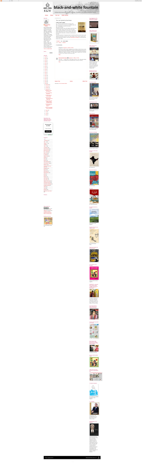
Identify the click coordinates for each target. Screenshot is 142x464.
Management (46, 168)
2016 (46, 72)
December (47, 84)
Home (46, 15)
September (47, 89)
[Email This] (63, 41)
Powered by (45, 134)
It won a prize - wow (47, 163)
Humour (45, 160)
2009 (46, 83)
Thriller (45, 186)
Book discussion (46, 150)
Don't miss (45, 153)
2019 (46, 67)
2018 (46, 69)
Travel (45, 188)
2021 (46, 64)
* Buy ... (45, 146)
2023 (46, 61)
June (46, 113)
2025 (46, 58)
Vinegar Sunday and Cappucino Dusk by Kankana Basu (48, 101)
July (46, 111)
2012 (46, 78)
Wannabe (64, 42)
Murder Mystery (46, 172)
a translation (46, 147)
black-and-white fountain (47, 25)
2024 (46, 60)
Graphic (45, 157)
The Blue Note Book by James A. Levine (48, 105)
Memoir (45, 169)
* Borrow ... (60, 42)
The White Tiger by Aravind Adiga (48, 95)
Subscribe (48, 131)
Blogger (73, 461)
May (46, 114)
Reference (45, 176)
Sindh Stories (65, 15)
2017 (46, 70)
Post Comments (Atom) (63, 83)
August (47, 110)
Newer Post (57, 81)
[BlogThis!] (64, 41)
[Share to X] (65, 41)
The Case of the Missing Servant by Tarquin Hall (49, 98)
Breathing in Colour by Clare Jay (48, 91)
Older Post (84, 81)
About (51, 15)
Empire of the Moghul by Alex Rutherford (48, 108)
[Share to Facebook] (66, 41)
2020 (46, 66)
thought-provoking (46, 185)
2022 (46, 63)
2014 (46, 75)
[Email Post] (61, 41)
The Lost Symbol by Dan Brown (48, 93)
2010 (46, 81)
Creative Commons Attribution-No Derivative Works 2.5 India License (48, 212)
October (47, 87)
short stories (46, 178)
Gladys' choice (46, 156)
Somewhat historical (47, 182)
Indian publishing (46, 161)
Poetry (45, 175)
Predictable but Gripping (74, 37)
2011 (46, 80)
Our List (57, 15)
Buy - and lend (46, 151)
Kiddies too (45, 164)
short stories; (46, 179)
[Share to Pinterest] (67, 41)
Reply (59, 54)
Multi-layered (46, 171)
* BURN (45, 144)
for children (45, 154)
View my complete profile (48, 48)
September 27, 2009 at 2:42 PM (68, 47)
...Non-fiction (46, 140)
